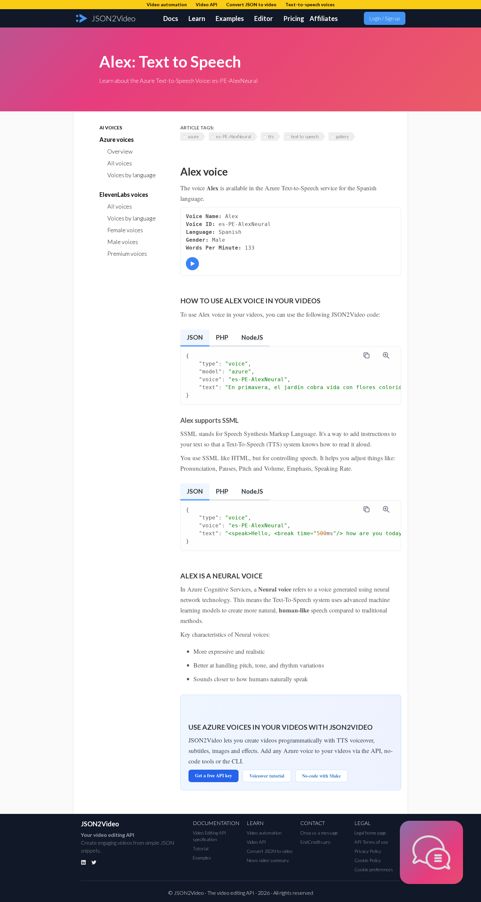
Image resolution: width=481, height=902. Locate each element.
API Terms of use (371, 842)
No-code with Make (321, 775)
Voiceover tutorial (266, 775)
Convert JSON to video (270, 851)
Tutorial (200, 848)
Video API (256, 842)
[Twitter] (94, 862)
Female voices (125, 230)
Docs (170, 18)
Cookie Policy (367, 860)
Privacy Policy (367, 851)
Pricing (293, 18)
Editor (263, 18)
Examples (230, 18)
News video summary (268, 860)
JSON (195, 337)
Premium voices (127, 253)
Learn (196, 18)
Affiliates (324, 18)
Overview (120, 151)
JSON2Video (100, 824)
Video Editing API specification (209, 836)
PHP (222, 337)
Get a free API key (213, 775)
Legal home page (370, 833)
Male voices (122, 241)
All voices (119, 163)
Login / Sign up (384, 18)
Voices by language (131, 175)
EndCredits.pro (315, 842)
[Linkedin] (83, 862)
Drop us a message (319, 833)
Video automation (264, 833)
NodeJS (252, 337)
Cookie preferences (373, 869)
